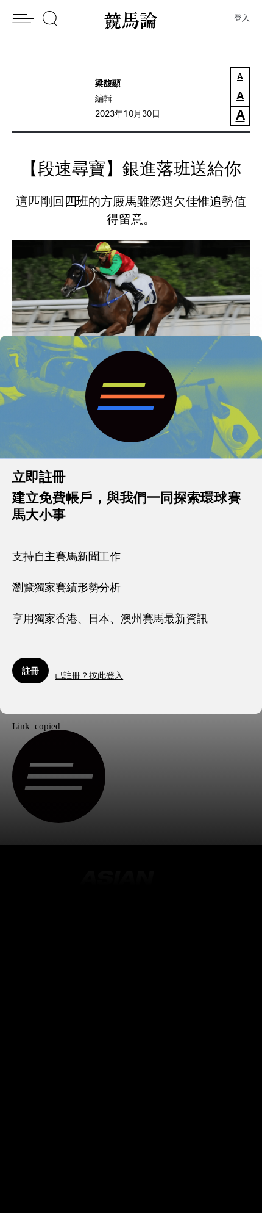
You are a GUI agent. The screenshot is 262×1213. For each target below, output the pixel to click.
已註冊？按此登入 (89, 676)
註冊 (30, 670)
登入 (242, 19)
